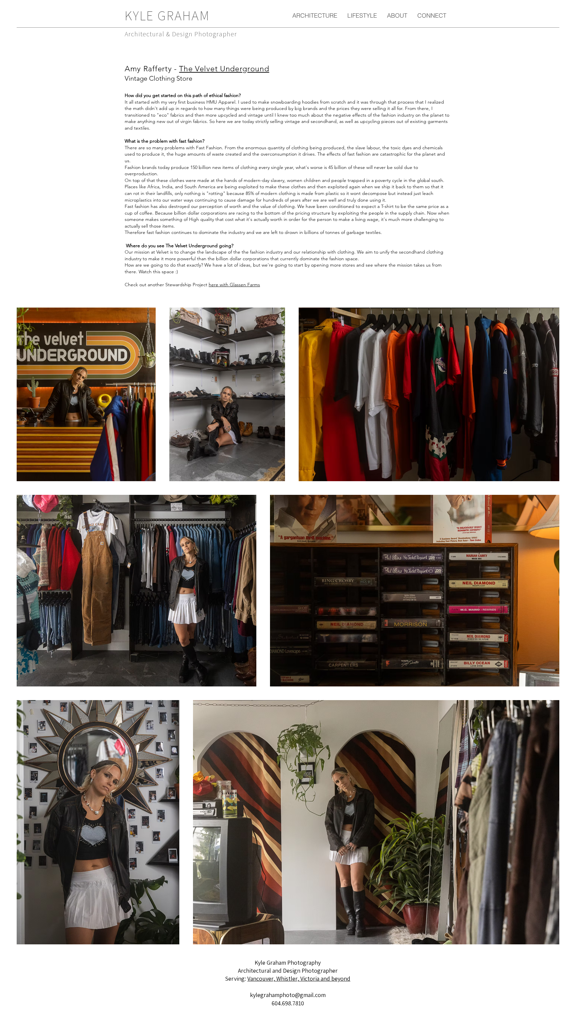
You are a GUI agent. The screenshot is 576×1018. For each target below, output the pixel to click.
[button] (314, 15)
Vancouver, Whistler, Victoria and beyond (298, 978)
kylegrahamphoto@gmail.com (288, 995)
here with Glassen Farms (234, 285)
